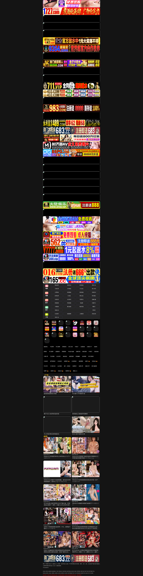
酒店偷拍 (96, 351)
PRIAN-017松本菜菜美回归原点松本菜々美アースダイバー (85, 480)
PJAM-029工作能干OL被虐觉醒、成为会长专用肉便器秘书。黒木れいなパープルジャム (57, 480)
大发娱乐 (46, 361)
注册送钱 (83, 346)
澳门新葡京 (91, 356)
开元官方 (46, 366)
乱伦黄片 (59, 356)
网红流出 (82, 295)
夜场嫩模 (78, 356)
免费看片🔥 (66, 361)
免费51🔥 (87, 361)
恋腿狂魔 (94, 299)
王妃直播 (52, 356)
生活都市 (57, 313)
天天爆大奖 (52, 366)
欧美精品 (82, 285)
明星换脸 (69, 303)
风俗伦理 (94, 313)
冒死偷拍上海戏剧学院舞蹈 (80, 414)
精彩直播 (84, 351)
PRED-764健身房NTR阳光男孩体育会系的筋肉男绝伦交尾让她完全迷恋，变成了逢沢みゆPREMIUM (57, 551)
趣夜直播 (71, 356)
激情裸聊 (81, 361)
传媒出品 (57, 310)
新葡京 (45, 351)
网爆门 (94, 306)
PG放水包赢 (71, 351)
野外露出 (94, 295)
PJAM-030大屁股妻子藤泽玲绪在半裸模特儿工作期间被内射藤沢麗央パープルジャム (85, 457)
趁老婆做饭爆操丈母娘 (50, 393)
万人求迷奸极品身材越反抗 (51, 434)
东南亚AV (94, 292)
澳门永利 (71, 346)
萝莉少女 (94, 285)
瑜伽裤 (81, 303)
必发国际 (84, 356)
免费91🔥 (46, 371)
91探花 (69, 295)
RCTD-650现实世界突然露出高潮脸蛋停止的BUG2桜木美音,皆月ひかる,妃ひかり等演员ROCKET (84, 528)
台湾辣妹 (57, 292)
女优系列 (69, 299)
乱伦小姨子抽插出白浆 (78, 434)
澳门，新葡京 (67, 366)
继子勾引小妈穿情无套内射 (51, 414)
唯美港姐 (82, 292)
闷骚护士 (94, 303)
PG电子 (76, 346)
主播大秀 (46, 356)
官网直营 (64, 346)
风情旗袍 (57, 303)
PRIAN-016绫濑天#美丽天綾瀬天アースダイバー (85, 504)
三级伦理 (57, 288)
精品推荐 (57, 285)
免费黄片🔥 (68, 371)
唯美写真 (82, 306)
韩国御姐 (69, 292)
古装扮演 (57, 299)
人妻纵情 (82, 313)
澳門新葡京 (52, 361)
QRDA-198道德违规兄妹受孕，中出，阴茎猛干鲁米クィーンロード (57, 527)
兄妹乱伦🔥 (60, 371)
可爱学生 (82, 299)
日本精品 (69, 288)
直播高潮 (78, 351)
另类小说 (57, 317)
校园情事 (69, 313)
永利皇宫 (60, 361)
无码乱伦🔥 (94, 361)
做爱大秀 (81, 366)
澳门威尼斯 (94, 366)
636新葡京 (74, 361)
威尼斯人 (46, 346)
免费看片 (74, 366)
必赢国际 (57, 351)
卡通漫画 (57, 306)
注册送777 (89, 346)
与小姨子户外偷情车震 (78, 393)
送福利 (95, 346)
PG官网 (52, 346)
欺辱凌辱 (57, 295)
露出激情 (69, 306)
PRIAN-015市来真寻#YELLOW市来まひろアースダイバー (57, 457)
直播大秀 (87, 366)
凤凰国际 (64, 351)
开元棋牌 (58, 346)
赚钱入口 (75, 371)
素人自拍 (94, 288)
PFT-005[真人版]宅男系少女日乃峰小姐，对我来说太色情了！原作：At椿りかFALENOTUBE (57, 504)
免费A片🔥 (53, 371)
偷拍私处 (65, 356)
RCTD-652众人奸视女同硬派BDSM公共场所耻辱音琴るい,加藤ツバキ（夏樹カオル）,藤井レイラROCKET (85, 551)
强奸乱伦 (69, 285)
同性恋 (94, 310)
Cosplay (81, 288)
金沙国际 (60, 366)
